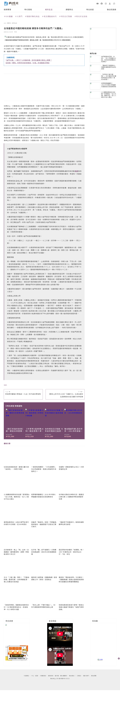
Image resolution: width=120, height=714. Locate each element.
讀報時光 (69, 9)
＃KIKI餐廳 (8, 16)
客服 (36, 676)
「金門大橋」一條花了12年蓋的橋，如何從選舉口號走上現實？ (29, 60)
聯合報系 (71, 676)
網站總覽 (93, 676)
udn (5, 23)
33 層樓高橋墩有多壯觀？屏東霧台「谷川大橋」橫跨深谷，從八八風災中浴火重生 (108, 94)
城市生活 (48, 9)
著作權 (57, 676)
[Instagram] (105, 3)
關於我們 (86, 676)
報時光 (9, 23)
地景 (5, 385)
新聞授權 (43, 676)
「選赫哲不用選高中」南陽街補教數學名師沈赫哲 (108, 67)
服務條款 (50, 676)
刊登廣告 (26, 676)
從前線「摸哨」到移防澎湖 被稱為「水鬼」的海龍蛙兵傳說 (27, 63)
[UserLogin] (109, 3)
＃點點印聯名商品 (32, 16)
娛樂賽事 (7, 9)
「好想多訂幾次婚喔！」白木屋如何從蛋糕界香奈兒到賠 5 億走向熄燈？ (108, 76)
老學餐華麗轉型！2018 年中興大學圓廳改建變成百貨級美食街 (108, 85)
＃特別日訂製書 (65, 16)
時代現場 (28, 9)
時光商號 (90, 9)
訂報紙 (79, 676)
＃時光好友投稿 (80, 16)
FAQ (32, 676)
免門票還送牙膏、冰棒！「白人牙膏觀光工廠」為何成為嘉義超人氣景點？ (108, 59)
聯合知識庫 (111, 9)
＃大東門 (18, 16)
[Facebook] (101, 3)
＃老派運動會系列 (49, 16)
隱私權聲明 (63, 676)
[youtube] (97, 3)
